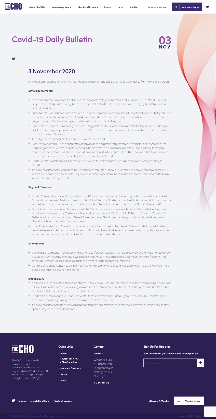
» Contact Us (101, 382)
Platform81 (199, 415)
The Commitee (69, 362)
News (120, 6)
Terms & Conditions (39, 400)
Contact (134, 6)
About (63, 353)
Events (107, 6)
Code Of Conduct (63, 400)
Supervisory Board (61, 6)
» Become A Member (159, 400)
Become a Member (157, 6)
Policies (22, 400)
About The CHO (37, 6)
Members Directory (88, 6)
